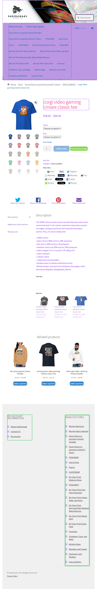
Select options (20, 383)
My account (65, 8)
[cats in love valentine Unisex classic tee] (81, 300)
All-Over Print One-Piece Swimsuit (22, 51)
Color (45, 125)
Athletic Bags (40, 70)
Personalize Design (79, 148)
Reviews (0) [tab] (12, 231)
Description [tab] (13, 217)
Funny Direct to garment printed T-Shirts (25, 39)
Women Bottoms (15, 26)
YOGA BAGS (50, 39)
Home (13, 84)
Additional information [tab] (18, 224)
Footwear (61, 63)
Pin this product (59, 203)
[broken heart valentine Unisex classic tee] (62, 300)
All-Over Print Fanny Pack (43, 63)
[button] (36, 103)
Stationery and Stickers (18, 76)
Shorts (11, 45)
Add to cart (61, 148)
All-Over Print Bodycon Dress (43, 45)
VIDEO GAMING (69, 84)
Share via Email (79, 203)
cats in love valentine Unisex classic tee (79, 309)
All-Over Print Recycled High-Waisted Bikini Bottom (29, 57)
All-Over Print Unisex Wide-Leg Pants (54, 51)
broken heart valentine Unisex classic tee (60, 309)
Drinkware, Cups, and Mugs (19, 70)
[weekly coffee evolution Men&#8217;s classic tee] (44, 300)
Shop (20, 84)
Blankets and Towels (57, 70)
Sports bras (63, 39)
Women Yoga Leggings (35, 26)
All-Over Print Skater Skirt (19, 63)
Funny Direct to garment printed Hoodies (25, 33)
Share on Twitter (18, 203)
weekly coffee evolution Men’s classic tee (42, 309)
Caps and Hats (37, 76)
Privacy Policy (12, 576)
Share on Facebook (38, 203)
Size (45, 133)
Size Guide (47, 142)
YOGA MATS (64, 45)
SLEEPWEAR (23, 45)
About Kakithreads (39, 8)
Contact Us (54, 8)
